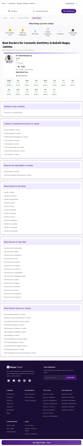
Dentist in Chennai (10, 213)
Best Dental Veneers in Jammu (14, 349)
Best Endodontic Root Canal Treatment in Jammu (20, 353)
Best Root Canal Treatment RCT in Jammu (18, 318)
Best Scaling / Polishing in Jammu (15, 332)
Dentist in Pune (9, 206)
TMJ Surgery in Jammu (12, 154)
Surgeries (19, 3)
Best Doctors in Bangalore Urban (15, 276)
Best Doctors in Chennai (12, 262)
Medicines (26, 3)
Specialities (10, 410)
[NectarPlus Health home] (4, 3)
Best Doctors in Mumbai (12, 266)
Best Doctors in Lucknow (12, 269)
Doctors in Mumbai (49, 397)
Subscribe (70, 377)
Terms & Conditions (31, 434)
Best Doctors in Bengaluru (13, 255)
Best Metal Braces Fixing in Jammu (16, 346)
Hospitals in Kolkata (67, 410)
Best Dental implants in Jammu (14, 325)
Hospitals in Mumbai (67, 397)
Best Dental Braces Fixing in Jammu (16, 339)
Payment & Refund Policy (31, 430)
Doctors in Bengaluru (50, 400)
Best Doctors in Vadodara (13, 297)
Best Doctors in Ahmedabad (14, 273)
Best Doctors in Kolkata (12, 286)
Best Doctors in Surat (11, 290)
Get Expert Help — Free (41, 443)
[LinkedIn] (30, 381)
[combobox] (18, 11)
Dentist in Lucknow (11, 196)
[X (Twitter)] (14, 381)
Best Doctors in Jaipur (12, 279)
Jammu (12, 18)
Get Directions (22, 76)
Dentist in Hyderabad (11, 199)
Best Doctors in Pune (11, 258)
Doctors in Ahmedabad (50, 416)
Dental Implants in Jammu (13, 133)
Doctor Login (11, 425)
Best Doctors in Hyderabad (13, 248)
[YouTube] (24, 381)
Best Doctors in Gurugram (13, 294)
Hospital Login (11, 432)
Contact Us (10, 403)
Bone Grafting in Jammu (12, 130)
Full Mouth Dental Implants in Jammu (16, 137)
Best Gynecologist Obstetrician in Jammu (18, 175)
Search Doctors (30, 394)
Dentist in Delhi (9, 192)
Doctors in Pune (48, 413)
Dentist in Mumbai (10, 210)
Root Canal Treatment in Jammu (15, 151)
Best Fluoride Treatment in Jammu (16, 328)
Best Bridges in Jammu (12, 335)
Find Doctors (12, 3)
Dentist (18, 58)
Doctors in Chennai (49, 407)
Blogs (8, 413)
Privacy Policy (29, 425)
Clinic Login (10, 428)
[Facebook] (9, 381)
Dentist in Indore (10, 217)
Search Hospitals (30, 400)
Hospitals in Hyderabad (68, 403)
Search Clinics (29, 397)
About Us (32, 3)
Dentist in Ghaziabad (11, 231)
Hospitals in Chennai (67, 407)
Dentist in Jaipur (10, 203)
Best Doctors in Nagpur (12, 283)
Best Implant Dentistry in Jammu (15, 314)
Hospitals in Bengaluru (68, 400)
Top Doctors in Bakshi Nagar (14, 113)
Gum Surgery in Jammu (12, 140)
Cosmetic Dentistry (23, 18)
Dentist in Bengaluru (11, 220)
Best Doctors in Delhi (11, 251)
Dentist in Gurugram (11, 227)
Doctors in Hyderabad (50, 403)
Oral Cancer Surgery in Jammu (14, 147)
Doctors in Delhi (48, 394)
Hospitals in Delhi (66, 394)
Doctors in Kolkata (49, 410)
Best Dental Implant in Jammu (14, 342)
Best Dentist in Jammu (12, 171)
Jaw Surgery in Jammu (12, 144)
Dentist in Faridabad (11, 224)
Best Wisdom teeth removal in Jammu (17, 321)
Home (5, 18)
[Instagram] (19, 381)
